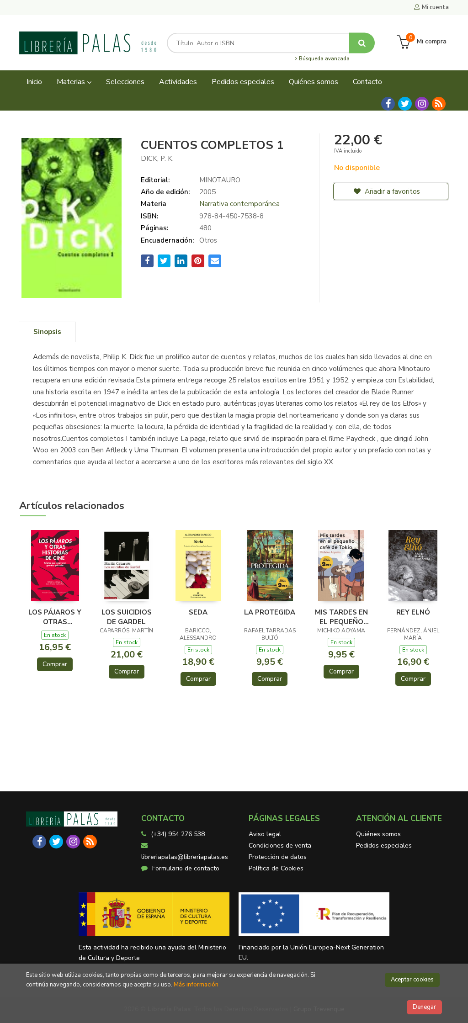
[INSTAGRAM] (422, 104)
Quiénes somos (378, 834)
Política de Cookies (276, 868)
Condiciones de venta (280, 845)
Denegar (424, 1007)
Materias (72, 82)
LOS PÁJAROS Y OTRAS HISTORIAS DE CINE (54, 617)
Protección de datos (278, 857)
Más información (196, 985)
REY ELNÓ (413, 612)
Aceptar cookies (412, 979)
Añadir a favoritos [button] (391, 191)
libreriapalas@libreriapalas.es (184, 857)
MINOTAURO (219, 180)
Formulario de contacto (185, 868)
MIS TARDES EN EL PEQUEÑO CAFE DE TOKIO (341, 617)
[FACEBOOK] (388, 104)
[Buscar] (362, 42)
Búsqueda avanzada (324, 59)
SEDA (198, 612)
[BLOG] (439, 104)
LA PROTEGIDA (269, 612)
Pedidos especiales (384, 845)
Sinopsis (47, 331)
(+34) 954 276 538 (178, 834)
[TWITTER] (405, 104)
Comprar (55, 664)
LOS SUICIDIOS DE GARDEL (126, 617)
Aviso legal (265, 834)
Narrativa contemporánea (239, 203)
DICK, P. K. (157, 158)
